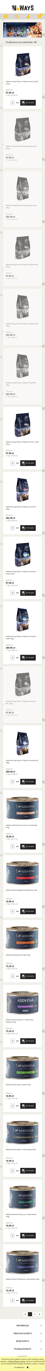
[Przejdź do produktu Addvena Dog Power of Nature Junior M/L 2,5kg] (22, 129)
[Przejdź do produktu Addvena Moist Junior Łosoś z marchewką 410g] (22, 808)
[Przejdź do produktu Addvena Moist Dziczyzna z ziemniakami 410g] (22, 1197)
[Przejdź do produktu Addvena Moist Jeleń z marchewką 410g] (22, 1132)
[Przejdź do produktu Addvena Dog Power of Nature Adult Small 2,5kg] (22, 247)
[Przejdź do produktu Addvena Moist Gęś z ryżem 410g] (22, 1068)
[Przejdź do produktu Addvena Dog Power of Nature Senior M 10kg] (22, 490)
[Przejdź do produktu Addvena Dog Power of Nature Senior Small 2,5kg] (22, 425)
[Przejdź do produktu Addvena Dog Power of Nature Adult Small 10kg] (22, 307)
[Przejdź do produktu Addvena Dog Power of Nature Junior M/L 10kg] (22, 188)
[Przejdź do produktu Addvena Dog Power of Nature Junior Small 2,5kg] (22, 64)
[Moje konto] (28, 16)
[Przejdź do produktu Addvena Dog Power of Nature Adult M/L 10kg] (22, 366)
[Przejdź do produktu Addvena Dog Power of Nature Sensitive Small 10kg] (22, 619)
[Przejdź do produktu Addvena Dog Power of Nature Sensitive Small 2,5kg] (22, 554)
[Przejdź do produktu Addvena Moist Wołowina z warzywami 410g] (22, 1262)
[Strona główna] (23, 7)
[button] (5, 16)
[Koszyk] (39, 16)
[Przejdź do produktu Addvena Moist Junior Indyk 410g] (22, 938)
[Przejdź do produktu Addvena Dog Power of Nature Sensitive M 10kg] (22, 743)
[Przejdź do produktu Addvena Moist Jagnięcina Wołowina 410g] (22, 873)
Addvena (9, 90)
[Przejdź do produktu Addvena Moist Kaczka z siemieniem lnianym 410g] (22, 1003)
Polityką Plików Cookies (17, 1361)
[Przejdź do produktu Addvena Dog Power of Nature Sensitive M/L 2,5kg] (22, 684)
